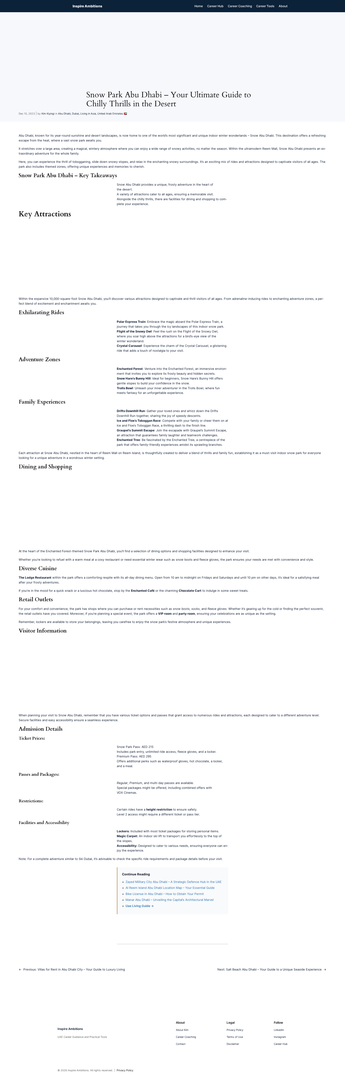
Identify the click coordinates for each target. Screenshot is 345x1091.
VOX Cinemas (126, 792)
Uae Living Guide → (140, 906)
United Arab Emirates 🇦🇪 (112, 113)
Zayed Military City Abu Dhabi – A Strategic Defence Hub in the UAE (174, 882)
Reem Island (131, 453)
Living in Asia (88, 113)
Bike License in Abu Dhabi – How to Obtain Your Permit (165, 894)
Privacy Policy (125, 1070)
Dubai (75, 113)
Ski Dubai (85, 859)
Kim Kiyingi (48, 113)
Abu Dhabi (64, 113)
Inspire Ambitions (87, 6)
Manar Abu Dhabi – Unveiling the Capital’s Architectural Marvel (170, 900)
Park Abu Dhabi (104, 551)
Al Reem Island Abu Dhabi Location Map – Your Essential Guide (170, 888)
